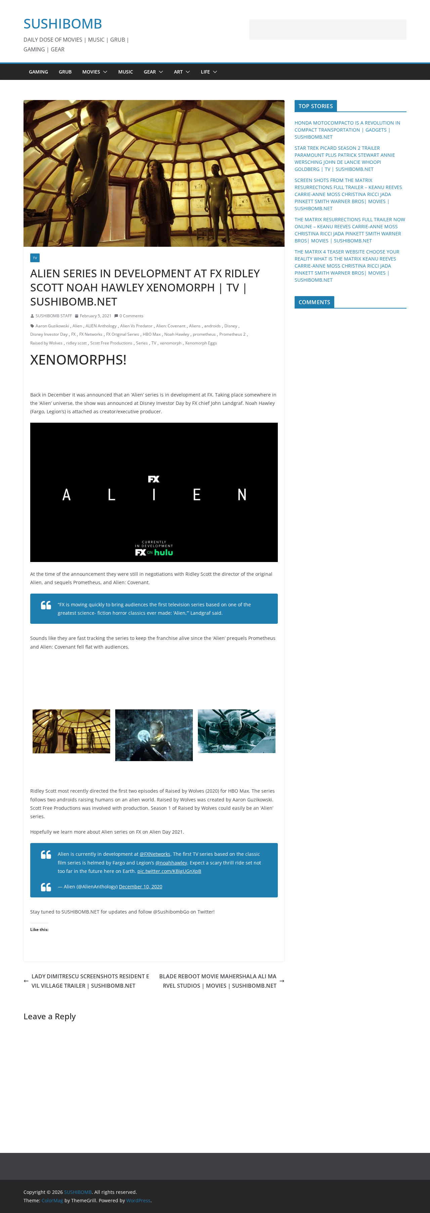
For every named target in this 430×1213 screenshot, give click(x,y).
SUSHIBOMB (63, 23)
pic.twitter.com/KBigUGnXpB (169, 871)
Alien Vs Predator (136, 326)
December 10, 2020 (140, 886)
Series (142, 343)
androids (212, 326)
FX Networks (90, 334)
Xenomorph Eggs (201, 343)
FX (73, 334)
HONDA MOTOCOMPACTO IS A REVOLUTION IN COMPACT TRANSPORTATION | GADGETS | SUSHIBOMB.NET (347, 130)
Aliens (195, 326)
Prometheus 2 (232, 334)
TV (35, 257)
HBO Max (152, 334)
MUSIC (125, 71)
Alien (77, 326)
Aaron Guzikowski (52, 326)
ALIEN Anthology (101, 326)
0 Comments (131, 316)
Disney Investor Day (49, 334)
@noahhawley (171, 862)
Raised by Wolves (46, 343)
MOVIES (91, 71)
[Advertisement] (327, 29)
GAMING (38, 71)
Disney (230, 326)
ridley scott (76, 343)
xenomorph (170, 343)
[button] (104, 72)
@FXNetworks (155, 854)
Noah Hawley (176, 334)
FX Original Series (122, 334)
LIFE (205, 71)
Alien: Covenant (170, 326)
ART (178, 71)
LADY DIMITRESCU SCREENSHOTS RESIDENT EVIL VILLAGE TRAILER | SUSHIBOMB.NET (90, 981)
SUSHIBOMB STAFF (54, 316)
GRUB (65, 71)
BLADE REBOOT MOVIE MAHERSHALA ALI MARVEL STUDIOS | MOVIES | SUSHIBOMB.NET (217, 981)
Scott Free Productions (111, 343)
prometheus (204, 334)
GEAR (150, 71)
